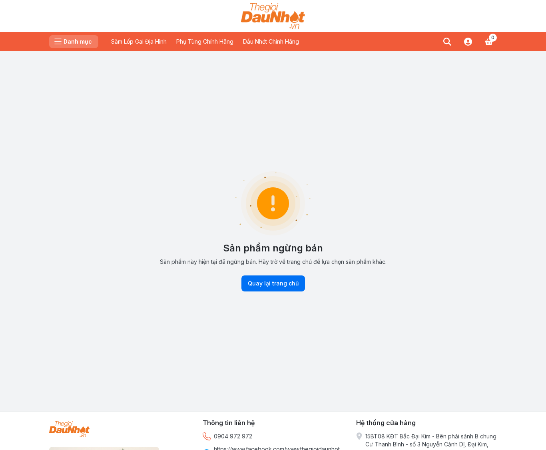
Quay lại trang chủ (273, 283)
